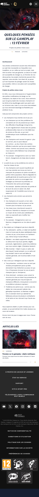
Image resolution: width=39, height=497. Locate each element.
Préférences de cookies (19, 453)
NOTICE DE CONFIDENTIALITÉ (19, 431)
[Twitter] (10, 406)
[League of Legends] (15, 4)
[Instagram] (22, 406)
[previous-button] (30, 362)
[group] (19, 344)
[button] (12, 51)
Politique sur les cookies (19, 442)
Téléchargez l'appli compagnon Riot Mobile (19, 395)
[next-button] (35, 362)
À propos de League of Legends (19, 372)
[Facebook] (16, 406)
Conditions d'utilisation (19, 436)
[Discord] (35, 406)
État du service (19, 377)
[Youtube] (4, 406)
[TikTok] (29, 406)
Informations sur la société (19, 448)
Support (19, 383)
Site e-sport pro (19, 389)
